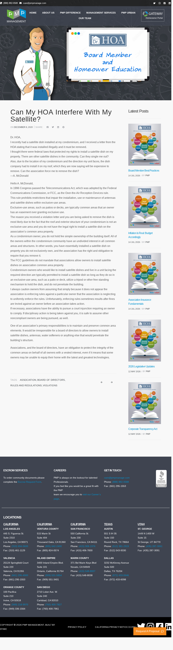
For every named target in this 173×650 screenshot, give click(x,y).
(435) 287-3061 (154, 546)
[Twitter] (53, 127)
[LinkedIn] (58, 127)
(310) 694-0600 (20, 546)
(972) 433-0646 (120, 575)
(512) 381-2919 (120, 546)
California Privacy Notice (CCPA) (115, 627)
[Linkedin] (169, 626)
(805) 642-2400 (53, 546)
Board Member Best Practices (143, 170)
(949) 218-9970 (20, 604)
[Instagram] (150, 626)
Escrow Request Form (29, 482)
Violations (50, 385)
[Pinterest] (62, 127)
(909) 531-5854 (53, 575)
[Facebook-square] (159, 626)
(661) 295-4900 (20, 575)
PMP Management (33, 625)
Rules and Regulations (26, 385)
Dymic (3, 629)
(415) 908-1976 (87, 546)
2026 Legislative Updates (141, 366)
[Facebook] (48, 127)
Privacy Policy (77, 627)
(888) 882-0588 (10, 3)
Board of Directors (51, 380)
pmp (147, 175)
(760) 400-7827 (53, 604)
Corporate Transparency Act (142, 429)
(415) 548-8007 (87, 571)
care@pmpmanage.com (34, 3)
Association (28, 380)
